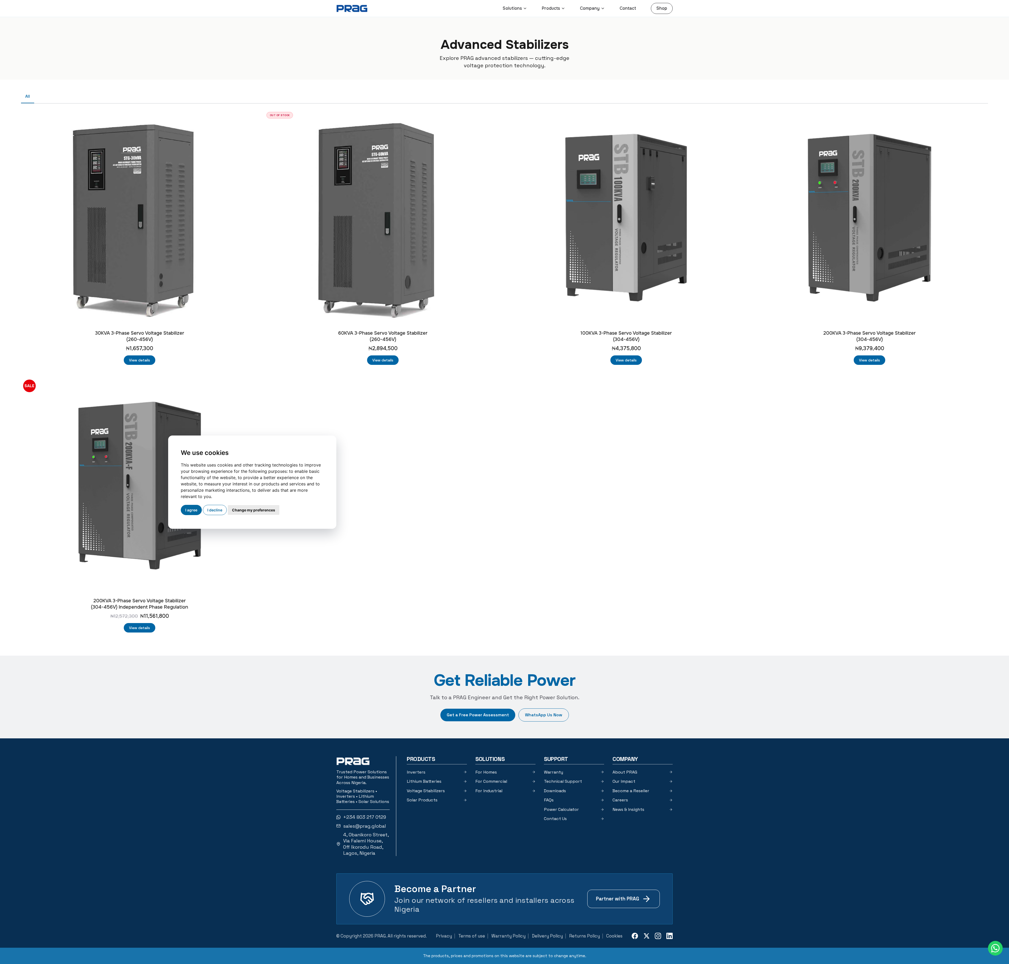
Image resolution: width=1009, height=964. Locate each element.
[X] (646, 936)
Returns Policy (584, 936)
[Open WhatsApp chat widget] (995, 948)
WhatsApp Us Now (543, 715)
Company (590, 8)
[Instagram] (658, 936)
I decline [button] (214, 510)
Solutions (512, 8)
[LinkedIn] (669, 936)
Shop (661, 8)
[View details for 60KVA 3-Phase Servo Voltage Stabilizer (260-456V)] (382, 217)
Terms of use (471, 936)
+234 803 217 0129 (364, 817)
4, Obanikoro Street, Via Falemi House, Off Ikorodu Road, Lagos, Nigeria (366, 844)
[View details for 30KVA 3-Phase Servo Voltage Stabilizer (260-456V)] (139, 217)
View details (139, 360)
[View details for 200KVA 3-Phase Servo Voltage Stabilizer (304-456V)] (869, 217)
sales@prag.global (364, 826)
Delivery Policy (547, 936)
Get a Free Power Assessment (478, 715)
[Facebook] (635, 936)
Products (551, 8)
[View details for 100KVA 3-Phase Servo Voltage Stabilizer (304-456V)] (626, 217)
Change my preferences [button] (253, 510)
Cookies (614, 936)
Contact (628, 8)
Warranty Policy (508, 936)
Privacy (444, 936)
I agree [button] (191, 510)
